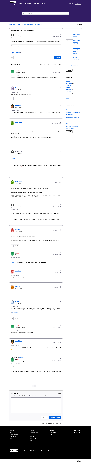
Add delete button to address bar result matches (22, 30)
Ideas (20, 3)
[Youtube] (79, 432)
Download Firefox (34, 432)
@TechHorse (13, 158)
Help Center (53, 432)
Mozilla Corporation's (15, 453)
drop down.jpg (15, 312)
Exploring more (69, 89)
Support (71, 3)
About (11, 432)
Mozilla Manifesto (14, 434)
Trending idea (69, 83)
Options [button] (79, 24)
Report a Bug (53, 434)
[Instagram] (76, 432)
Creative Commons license (53, 455)
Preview (59, 393)
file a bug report (30, 214)
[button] (12, 57)
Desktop (13, 49)
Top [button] (11, 460)
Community (36, 3)
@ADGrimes (13, 262)
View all (69, 70)
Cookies (47, 450)
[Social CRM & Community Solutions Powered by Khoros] (78, 461)
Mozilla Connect (13, 3)
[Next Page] (39, 385)
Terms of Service (33, 450)
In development (18, 39)
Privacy (41, 450)
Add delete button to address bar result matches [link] (32, 24)
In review (68, 87)
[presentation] (12, 396)
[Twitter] (74, 432)
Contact (54, 450)
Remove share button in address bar (76, 42)
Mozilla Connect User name (76, 59)
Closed (67, 98)
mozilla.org (24, 450)
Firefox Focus (33, 438)
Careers (11, 438)
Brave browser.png (16, 45)
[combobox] (45, 13)
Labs (43, 3)
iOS (31, 434)
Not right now (69, 93)
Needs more (68, 85)
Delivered (68, 95)
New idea (21, 68)
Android (32, 436)
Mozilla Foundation (14, 436)
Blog (31, 440)
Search (17, 49)
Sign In (78, 3)
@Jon (12, 277)
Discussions (28, 3)
